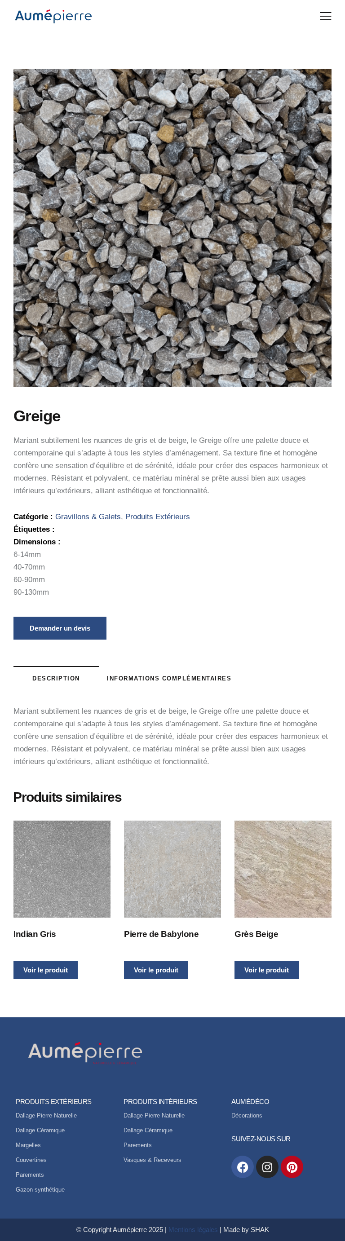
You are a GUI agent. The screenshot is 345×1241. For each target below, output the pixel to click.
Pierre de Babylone (161, 934)
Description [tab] (56, 678)
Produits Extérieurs (157, 516)
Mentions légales (193, 1229)
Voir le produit (45, 970)
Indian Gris (34, 934)
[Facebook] (242, 1167)
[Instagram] (267, 1167)
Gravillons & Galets (88, 516)
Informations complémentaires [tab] (169, 678)
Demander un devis (60, 628)
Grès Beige (256, 934)
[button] (326, 16)
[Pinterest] (292, 1167)
